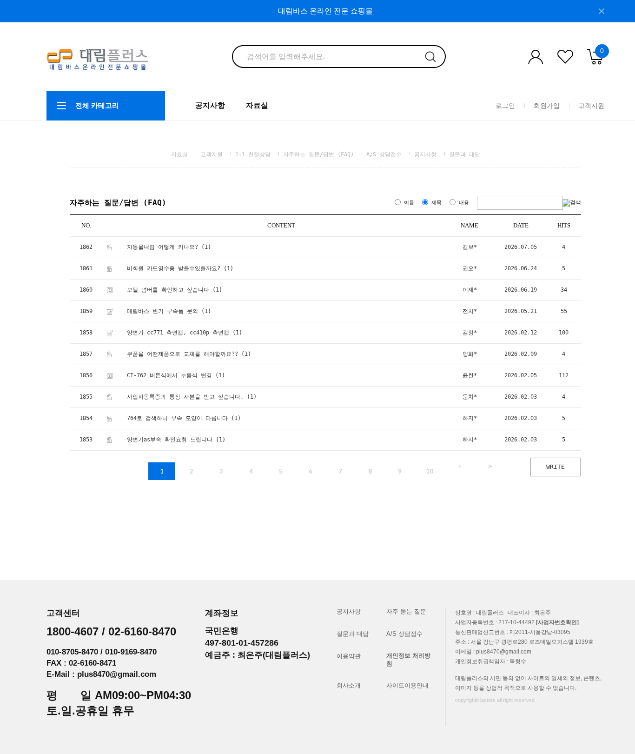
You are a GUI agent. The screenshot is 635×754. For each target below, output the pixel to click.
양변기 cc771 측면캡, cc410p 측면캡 (178, 332)
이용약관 (349, 656)
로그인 (505, 105)
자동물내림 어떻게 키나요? (162, 247)
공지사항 (210, 105)
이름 (409, 203)
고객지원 (591, 105)
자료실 (257, 105)
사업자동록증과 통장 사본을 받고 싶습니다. (185, 397)
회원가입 (547, 105)
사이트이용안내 (407, 685)
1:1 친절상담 (253, 154)
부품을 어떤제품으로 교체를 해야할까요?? (182, 354)
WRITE (555, 466)
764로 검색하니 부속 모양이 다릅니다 (177, 418)
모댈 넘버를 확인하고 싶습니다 (168, 290)
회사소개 (349, 685)
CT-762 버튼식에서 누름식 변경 (169, 375)
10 (429, 471)
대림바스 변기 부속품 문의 (162, 311)
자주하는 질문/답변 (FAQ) (318, 154)
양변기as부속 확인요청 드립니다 (169, 439)
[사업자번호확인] (557, 622)
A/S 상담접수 (384, 154)
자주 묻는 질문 (406, 611)
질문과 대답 (464, 154)
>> (489, 466)
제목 (436, 203)
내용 (464, 203)
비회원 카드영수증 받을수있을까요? (173, 268)
